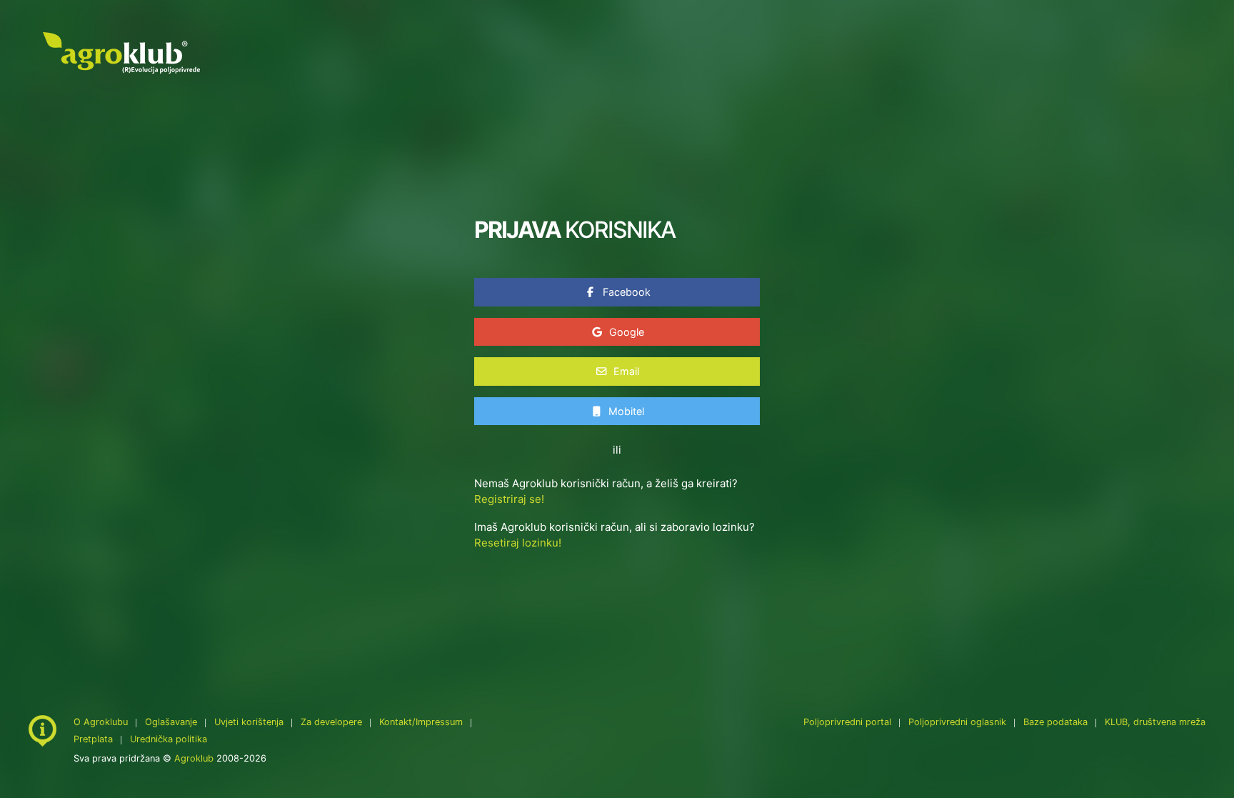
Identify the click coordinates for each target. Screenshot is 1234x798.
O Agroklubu (101, 722)
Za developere (331, 722)
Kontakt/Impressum (421, 722)
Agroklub (194, 758)
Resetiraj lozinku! (517, 542)
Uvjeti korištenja (249, 722)
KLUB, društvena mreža (1155, 722)
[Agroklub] (121, 52)
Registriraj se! (509, 499)
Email (625, 371)
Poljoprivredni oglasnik (958, 722)
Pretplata (93, 739)
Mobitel (625, 411)
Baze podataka (1056, 722)
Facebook (625, 292)
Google (625, 332)
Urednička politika (168, 739)
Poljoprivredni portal (848, 722)
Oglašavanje (171, 722)
